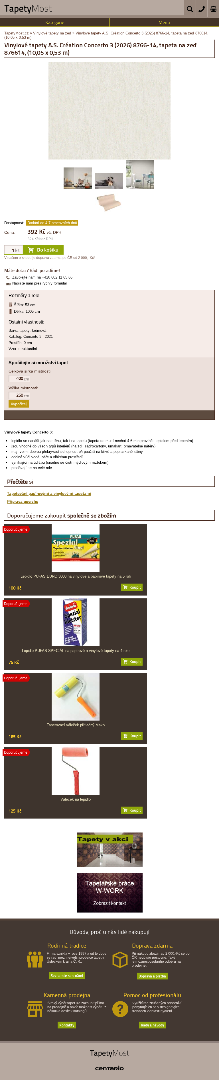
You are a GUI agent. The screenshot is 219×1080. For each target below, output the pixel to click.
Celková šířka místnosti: (30, 371)
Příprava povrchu (22, 501)
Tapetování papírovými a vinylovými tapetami (49, 493)
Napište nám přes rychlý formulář (39, 283)
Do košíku (132, 587)
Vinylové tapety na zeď (52, 33)
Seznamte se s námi (67, 975)
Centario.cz (109, 1067)
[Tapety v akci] (110, 865)
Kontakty (66, 1025)
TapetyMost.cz (16, 33)
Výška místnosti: (23, 388)
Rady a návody (152, 1025)
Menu (164, 22)
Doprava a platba (152, 976)
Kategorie (54, 22)
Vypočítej (19, 403)
